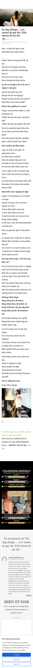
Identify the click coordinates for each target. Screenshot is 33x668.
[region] (16, 651)
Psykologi (5, 42)
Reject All (16, 664)
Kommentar (16, 618)
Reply (29, 595)
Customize (16, 659)
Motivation (10, 42)
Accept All (16, 655)
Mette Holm (16, 42)
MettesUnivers (10, 39)
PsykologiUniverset (6, 43)
